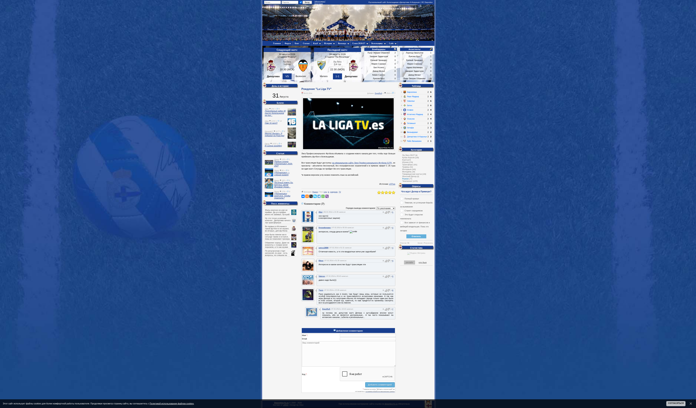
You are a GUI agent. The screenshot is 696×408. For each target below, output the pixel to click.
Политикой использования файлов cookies (172, 403)
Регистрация (318, 4)
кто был (423, 262)
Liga (325, 192)
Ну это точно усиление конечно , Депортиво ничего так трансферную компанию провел (278, 221)
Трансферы (407, 164)
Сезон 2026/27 (358, 43)
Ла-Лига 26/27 (408, 155)
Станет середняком (414, 211)
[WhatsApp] (323, 196)
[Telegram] (319, 196)
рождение (334, 192)
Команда (342, 43)
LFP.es (392, 184)
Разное (315, 192)
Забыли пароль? (319, 1)
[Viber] (327, 196)
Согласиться (676, 403)
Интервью (406, 169)
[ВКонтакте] (303, 196)
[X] (311, 196)
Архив (420, 243)
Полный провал (412, 199)
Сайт (391, 43)
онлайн (409, 262)
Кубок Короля (408, 157)
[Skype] (315, 196)
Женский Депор (409, 176)
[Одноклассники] (307, 196)
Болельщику (377, 43)
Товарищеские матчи (412, 174)
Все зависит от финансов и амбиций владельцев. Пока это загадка (415, 226)
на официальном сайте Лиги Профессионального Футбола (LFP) (362, 163)
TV (340, 192)
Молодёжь (407, 172)
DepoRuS (378, 93)
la (328, 192)
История (328, 43)
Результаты (428, 243)
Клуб (315, 43)
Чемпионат (407, 181)
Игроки (405, 162)
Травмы (405, 167)
